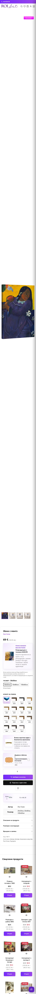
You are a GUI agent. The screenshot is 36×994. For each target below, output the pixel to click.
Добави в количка (19, 777)
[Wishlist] (25, 6)
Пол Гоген (6, 634)
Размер (6, 681)
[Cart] (28, 6)
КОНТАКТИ (6, 1)
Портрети (13, 841)
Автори (12, 839)
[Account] (31, 6)
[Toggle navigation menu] (34, 6)
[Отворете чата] (31, 989)
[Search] (21, 6)
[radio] (7, 684)
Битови (17, 839)
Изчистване (6, 688)
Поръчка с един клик (19, 783)
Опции (9, 895)
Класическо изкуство (26, 839)
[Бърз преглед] (9, 877)
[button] (18, 788)
